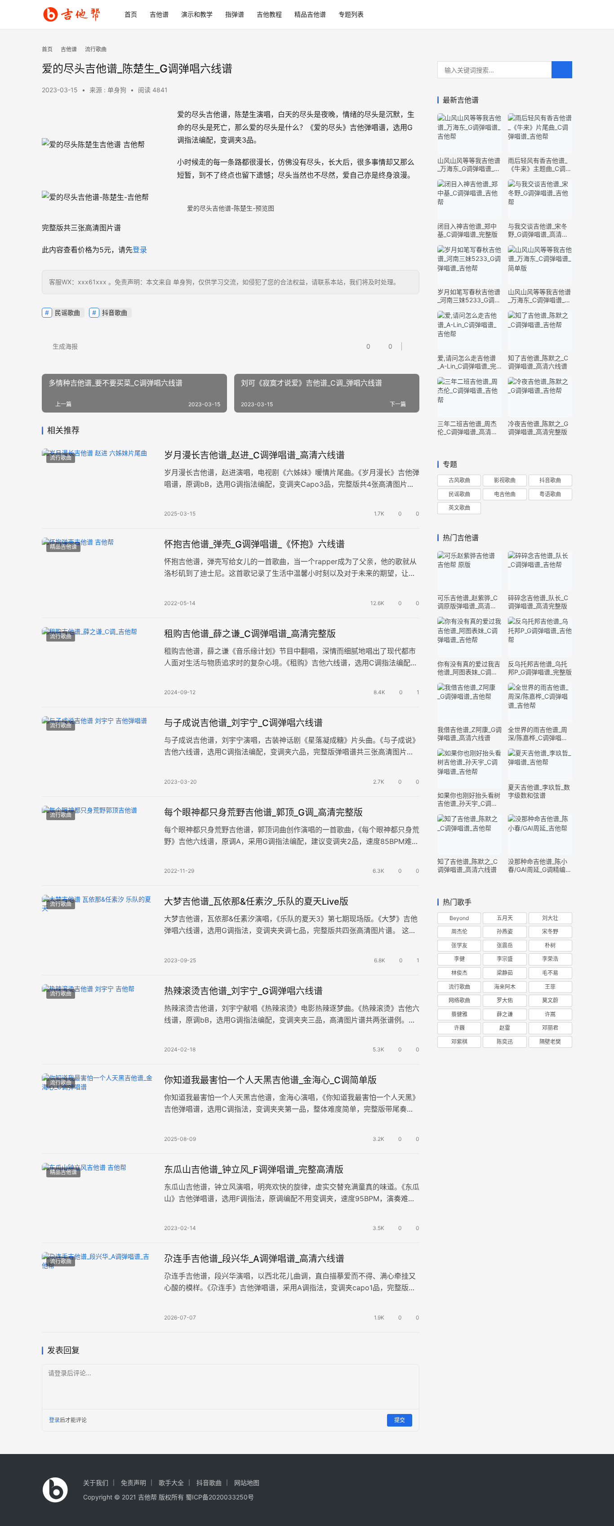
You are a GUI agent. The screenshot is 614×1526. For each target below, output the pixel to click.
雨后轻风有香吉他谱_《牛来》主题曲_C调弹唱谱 (540, 165)
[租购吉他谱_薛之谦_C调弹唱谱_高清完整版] (98, 662)
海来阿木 (505, 986)
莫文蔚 (550, 1000)
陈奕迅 (505, 1041)
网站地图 (246, 1482)
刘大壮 (550, 918)
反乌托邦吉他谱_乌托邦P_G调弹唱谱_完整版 (540, 668)
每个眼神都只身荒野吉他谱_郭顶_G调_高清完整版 (263, 812)
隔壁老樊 (550, 1041)
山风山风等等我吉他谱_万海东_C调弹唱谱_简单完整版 (539, 296)
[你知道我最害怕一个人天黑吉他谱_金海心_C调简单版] (98, 1108)
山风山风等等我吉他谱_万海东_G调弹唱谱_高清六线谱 (468, 165)
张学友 (459, 945)
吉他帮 (147, 1497)
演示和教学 (197, 14)
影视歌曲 (505, 480)
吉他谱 (159, 14)
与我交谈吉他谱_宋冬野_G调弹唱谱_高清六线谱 (538, 230)
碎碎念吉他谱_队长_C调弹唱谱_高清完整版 (538, 602)
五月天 (505, 918)
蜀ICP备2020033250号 (220, 1497)
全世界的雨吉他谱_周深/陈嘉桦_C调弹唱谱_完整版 (539, 734)
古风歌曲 (459, 480)
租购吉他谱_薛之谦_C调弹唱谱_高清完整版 (250, 633)
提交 (399, 1420)
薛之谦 (505, 1014)
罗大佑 (505, 1000)
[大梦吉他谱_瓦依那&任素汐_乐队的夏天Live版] (98, 930)
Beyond (459, 918)
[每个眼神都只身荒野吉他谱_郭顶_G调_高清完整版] (98, 841)
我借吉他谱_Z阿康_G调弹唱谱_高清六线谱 (469, 733)
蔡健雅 (459, 1014)
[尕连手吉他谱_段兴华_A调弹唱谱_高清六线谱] (98, 1287)
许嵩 (550, 1014)
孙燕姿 (505, 931)
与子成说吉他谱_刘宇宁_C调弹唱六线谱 (243, 723)
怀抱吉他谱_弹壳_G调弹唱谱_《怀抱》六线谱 (254, 544)
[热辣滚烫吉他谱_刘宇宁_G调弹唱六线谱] (98, 1019)
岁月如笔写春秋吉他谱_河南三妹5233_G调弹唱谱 (469, 296)
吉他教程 (269, 14)
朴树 (550, 945)
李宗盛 (505, 959)
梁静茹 (505, 972)
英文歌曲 (459, 507)
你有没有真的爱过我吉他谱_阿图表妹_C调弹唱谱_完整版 (468, 668)
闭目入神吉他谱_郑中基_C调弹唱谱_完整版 (467, 230)
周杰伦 (459, 931)
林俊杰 (459, 972)
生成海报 (64, 346)
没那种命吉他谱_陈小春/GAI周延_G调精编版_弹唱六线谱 (540, 865)
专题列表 (351, 14)
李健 (459, 959)
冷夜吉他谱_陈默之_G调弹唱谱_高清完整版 (538, 427)
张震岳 (505, 945)
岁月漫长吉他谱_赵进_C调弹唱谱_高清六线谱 (254, 455)
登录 (140, 249)
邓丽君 (550, 1027)
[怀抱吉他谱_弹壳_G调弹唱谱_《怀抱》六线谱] (98, 573)
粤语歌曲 (550, 494)
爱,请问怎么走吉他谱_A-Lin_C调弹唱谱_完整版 (466, 362)
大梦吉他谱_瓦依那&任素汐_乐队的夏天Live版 (256, 901)
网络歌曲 (459, 1000)
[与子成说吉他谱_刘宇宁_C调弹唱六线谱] (98, 751)
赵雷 (504, 1027)
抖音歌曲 (114, 312)
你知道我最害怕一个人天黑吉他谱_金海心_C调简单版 (270, 1080)
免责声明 (133, 1482)
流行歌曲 (60, 457)
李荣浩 (550, 959)
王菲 (550, 986)
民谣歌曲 (67, 312)
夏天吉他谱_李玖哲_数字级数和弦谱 (539, 791)
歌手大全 (171, 1482)
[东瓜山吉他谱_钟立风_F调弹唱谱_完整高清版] (98, 1198)
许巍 (459, 1027)
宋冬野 (550, 931)
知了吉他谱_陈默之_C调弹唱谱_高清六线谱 (538, 362)
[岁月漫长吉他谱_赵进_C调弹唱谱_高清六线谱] (98, 484)
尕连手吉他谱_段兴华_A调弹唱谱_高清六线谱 (254, 1258)
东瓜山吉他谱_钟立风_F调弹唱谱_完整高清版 (253, 1169)
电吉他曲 (505, 494)
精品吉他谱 (310, 14)
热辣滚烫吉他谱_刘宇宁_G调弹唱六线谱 (243, 991)
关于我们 (95, 1482)
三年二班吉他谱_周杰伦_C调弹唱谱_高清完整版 (467, 428)
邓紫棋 (459, 1041)
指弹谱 (234, 14)
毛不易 (550, 972)
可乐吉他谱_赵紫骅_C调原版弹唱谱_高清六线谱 (467, 602)
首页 (131, 14)
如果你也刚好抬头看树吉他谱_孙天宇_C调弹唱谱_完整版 (468, 799)
